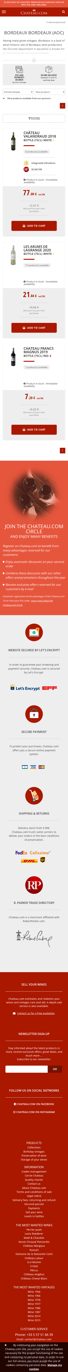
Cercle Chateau (34, 1175)
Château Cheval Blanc (34, 1278)
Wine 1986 (34, 1308)
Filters (35, 118)
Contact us (34, 1184)
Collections (34, 1147)
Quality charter (34, 1180)
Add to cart (36, 225)
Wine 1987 (34, 1312)
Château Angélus (34, 1274)
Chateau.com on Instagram (35, 1111)
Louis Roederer (34, 1233)
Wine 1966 (34, 1295)
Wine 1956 (34, 1292)
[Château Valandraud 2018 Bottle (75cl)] (13, 153)
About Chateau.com (34, 1188)
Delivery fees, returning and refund (34, 1200)
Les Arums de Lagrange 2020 (38, 250)
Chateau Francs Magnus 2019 (38, 352)
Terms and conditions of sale (34, 1192)
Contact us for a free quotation (36, 1013)
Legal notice (34, 1196)
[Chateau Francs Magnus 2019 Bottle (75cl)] (13, 369)
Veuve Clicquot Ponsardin (34, 1242)
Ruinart (34, 1250)
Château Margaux (34, 1246)
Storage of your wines (34, 1159)
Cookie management (34, 1171)
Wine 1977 (34, 1304)
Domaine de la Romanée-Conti (34, 1254)
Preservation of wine (34, 1155)
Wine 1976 (34, 1300)
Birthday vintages (34, 1151)
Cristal (34, 1266)
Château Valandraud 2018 (40, 136)
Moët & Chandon (34, 1238)
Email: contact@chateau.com (34, 1339)
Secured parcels (34, 1204)
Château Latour (34, 1258)
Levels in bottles (34, 1216)
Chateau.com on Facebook (35, 1103)
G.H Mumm (34, 1262)
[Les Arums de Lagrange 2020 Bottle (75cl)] (13, 267)
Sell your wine (34, 1212)
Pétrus (34, 1270)
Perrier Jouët (34, 1229)
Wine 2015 (34, 1320)
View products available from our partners (29, 98)
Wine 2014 (34, 1316)
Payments (34, 1208)
